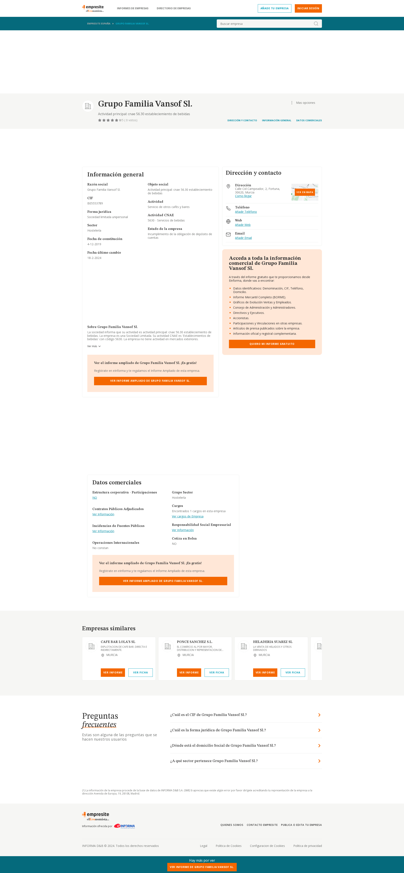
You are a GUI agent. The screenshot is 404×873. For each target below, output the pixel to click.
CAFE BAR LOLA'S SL (118, 642)
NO (94, 498)
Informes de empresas (132, 8)
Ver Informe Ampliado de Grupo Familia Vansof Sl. (150, 381)
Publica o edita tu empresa (301, 825)
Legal (203, 846)
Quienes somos (232, 825)
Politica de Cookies (229, 846)
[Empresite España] (94, 8)
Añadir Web (243, 225)
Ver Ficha (140, 672)
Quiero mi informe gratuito (272, 344)
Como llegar (243, 196)
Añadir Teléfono (246, 212)
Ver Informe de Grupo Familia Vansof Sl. (202, 867)
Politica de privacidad (307, 846)
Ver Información (103, 514)
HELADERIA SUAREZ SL (272, 642)
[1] (100, 120)
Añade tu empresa (274, 8)
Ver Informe (113, 672)
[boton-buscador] (316, 23)
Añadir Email (243, 238)
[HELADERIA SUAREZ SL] (244, 646)
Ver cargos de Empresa (187, 516)
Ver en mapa (304, 192)
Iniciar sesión (308, 8)
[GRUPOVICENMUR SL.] (320, 646)
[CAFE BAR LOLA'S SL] (91, 646)
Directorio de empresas (174, 8)
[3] (108, 120)
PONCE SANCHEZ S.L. (195, 642)
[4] (113, 120)
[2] (104, 120)
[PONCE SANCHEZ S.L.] (168, 646)
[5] (117, 120)
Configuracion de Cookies (267, 846)
